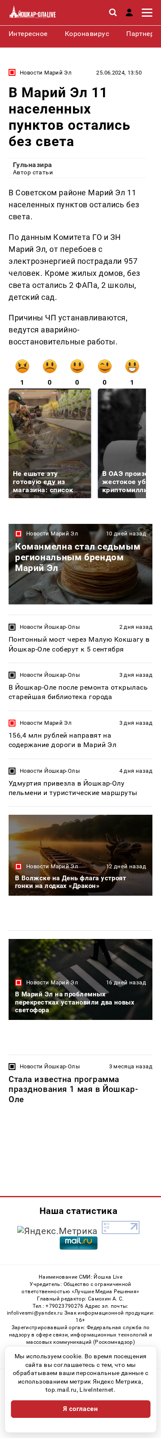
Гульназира (32, 165)
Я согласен (80, 1409)
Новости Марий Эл (46, 72)
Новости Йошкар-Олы (50, 627)
